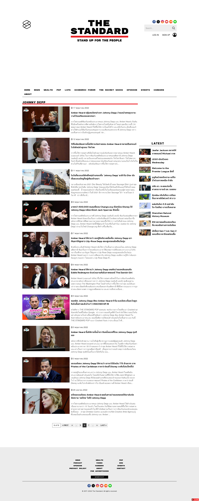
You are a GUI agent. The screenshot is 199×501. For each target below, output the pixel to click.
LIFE (68, 90)
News (77, 460)
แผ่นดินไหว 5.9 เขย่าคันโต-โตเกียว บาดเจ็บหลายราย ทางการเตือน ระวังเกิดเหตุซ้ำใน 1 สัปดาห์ (164, 206)
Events (121, 465)
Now (121, 463)
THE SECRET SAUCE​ (111, 90)
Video (99, 463)
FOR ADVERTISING (99, 471)
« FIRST (65, 425)
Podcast (78, 463)
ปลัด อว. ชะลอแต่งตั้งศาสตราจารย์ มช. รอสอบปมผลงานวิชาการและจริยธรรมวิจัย (164, 188)
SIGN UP (166, 34)
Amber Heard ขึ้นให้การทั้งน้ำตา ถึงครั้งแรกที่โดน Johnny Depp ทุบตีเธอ (104, 334)
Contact (121, 468)
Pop (121, 460)
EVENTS (145, 90)
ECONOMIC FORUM (84, 90)
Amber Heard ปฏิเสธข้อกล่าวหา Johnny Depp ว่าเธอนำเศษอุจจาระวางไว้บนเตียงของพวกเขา (103, 114)
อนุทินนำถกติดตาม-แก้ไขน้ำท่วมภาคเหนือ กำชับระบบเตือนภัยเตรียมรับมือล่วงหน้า (164, 179)
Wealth (99, 460)
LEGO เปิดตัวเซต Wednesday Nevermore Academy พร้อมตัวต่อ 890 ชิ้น (163, 161)
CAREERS (159, 90)
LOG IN (155, 34)
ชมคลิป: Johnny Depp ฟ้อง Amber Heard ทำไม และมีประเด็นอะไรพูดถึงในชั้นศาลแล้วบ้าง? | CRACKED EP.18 (104, 302)
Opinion (78, 465)
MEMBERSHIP (99, 477)
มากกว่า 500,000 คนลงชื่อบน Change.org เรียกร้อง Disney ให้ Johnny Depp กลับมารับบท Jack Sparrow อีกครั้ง (101, 208)
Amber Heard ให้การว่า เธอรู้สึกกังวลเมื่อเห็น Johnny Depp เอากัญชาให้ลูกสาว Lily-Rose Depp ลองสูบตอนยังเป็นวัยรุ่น (101, 240)
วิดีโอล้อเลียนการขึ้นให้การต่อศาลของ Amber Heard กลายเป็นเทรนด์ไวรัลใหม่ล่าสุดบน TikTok (103, 146)
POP (58, 90)
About (99, 468)
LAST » (104, 425)
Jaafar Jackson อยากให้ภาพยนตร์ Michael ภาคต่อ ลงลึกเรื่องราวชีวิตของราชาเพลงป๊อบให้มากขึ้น (164, 152)
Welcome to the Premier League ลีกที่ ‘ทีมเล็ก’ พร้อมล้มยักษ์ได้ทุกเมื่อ (163, 170)
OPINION (132, 90)
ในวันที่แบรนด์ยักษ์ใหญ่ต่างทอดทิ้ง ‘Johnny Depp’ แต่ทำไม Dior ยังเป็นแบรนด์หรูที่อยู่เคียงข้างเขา (103, 177)
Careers (99, 465)
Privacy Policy (77, 468)
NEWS (37, 90)
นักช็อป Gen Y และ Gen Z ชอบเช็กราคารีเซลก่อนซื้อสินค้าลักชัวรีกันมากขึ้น (164, 232)
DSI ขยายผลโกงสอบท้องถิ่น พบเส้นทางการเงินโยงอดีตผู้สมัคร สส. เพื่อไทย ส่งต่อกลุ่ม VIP (164, 223)
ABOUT (28, 94)
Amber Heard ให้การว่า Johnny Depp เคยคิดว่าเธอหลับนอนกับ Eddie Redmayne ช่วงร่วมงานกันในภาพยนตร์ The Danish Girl (101, 271)
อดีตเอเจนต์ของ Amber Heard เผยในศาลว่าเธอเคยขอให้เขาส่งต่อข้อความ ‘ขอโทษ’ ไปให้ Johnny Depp (102, 396)
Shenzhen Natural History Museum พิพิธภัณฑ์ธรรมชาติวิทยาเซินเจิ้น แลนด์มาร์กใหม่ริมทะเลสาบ (164, 215)
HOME (27, 90)
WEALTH (48, 90)
